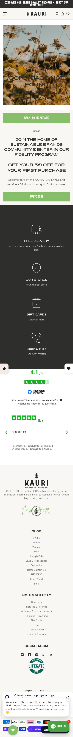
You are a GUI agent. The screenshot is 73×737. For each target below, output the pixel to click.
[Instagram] (22, 654)
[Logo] (36, 14)
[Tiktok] (43, 654)
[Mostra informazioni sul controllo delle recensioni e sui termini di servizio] (61, 400)
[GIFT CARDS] (36, 309)
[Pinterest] (36, 654)
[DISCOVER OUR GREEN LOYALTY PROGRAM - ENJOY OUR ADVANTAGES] (36, 4)
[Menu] (5, 14)
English (28, 690)
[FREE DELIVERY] (36, 238)
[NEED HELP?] (36, 344)
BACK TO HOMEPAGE (36, 118)
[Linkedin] (50, 654)
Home (36, 131)
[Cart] (62, 14)
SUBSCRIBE (37, 196)
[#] (36, 65)
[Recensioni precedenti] (6, 433)
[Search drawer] (57, 14)
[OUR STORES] (36, 275)
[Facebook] (29, 654)
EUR (42, 690)
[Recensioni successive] (66, 433)
